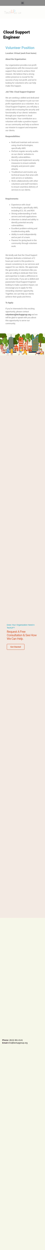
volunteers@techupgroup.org (18, 314)
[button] (22, 3)
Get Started (15, 647)
